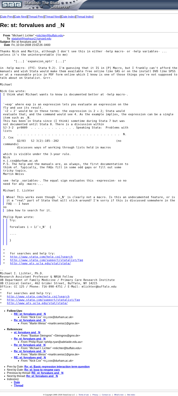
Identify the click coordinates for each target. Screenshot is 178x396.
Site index (131, 395)
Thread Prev (35, 16)
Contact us (106, 395)
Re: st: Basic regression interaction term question (57, 366)
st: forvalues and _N (27, 332)
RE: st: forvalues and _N (30, 313)
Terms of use (84, 395)
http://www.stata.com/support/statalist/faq (46, 260)
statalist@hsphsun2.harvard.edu (31, 38)
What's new (118, 395)
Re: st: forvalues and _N (30, 320)
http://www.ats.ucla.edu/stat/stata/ (40, 263)
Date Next (20, 16)
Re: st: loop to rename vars (42, 369)
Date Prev (7, 16)
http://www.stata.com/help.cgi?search (41, 256)
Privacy (95, 395)
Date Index (68, 16)
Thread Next (52, 16)
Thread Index (84, 16)
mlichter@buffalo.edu (50, 35)
